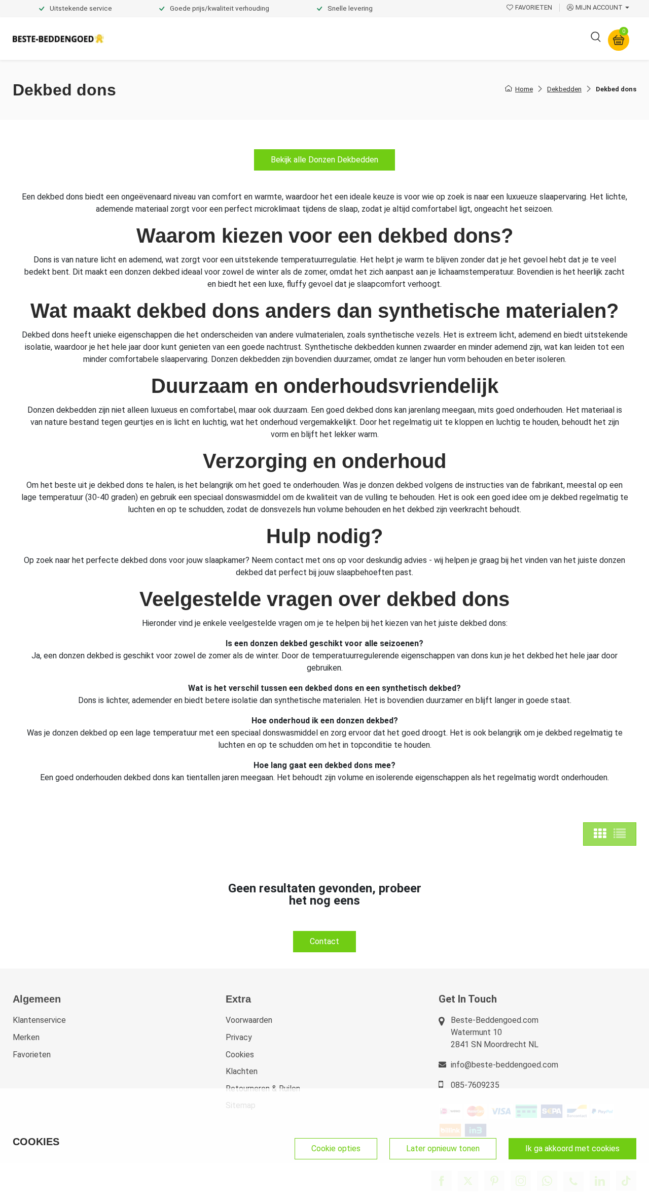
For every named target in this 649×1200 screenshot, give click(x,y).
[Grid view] (600, 834)
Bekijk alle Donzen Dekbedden (324, 159)
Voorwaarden (249, 1020)
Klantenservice (39, 1020)
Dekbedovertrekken (151, 38)
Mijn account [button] (599, 7)
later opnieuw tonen (443, 1148)
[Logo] (58, 39)
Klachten (242, 1071)
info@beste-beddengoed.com (504, 1065)
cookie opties (335, 1148)
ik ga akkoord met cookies (572, 1148)
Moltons (417, 38)
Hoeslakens (281, 38)
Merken (26, 1037)
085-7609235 (475, 1085)
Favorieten (32, 1054)
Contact (324, 941)
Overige (462, 38)
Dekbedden (223, 38)
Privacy (239, 1037)
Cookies (240, 1054)
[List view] (620, 834)
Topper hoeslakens (352, 38)
